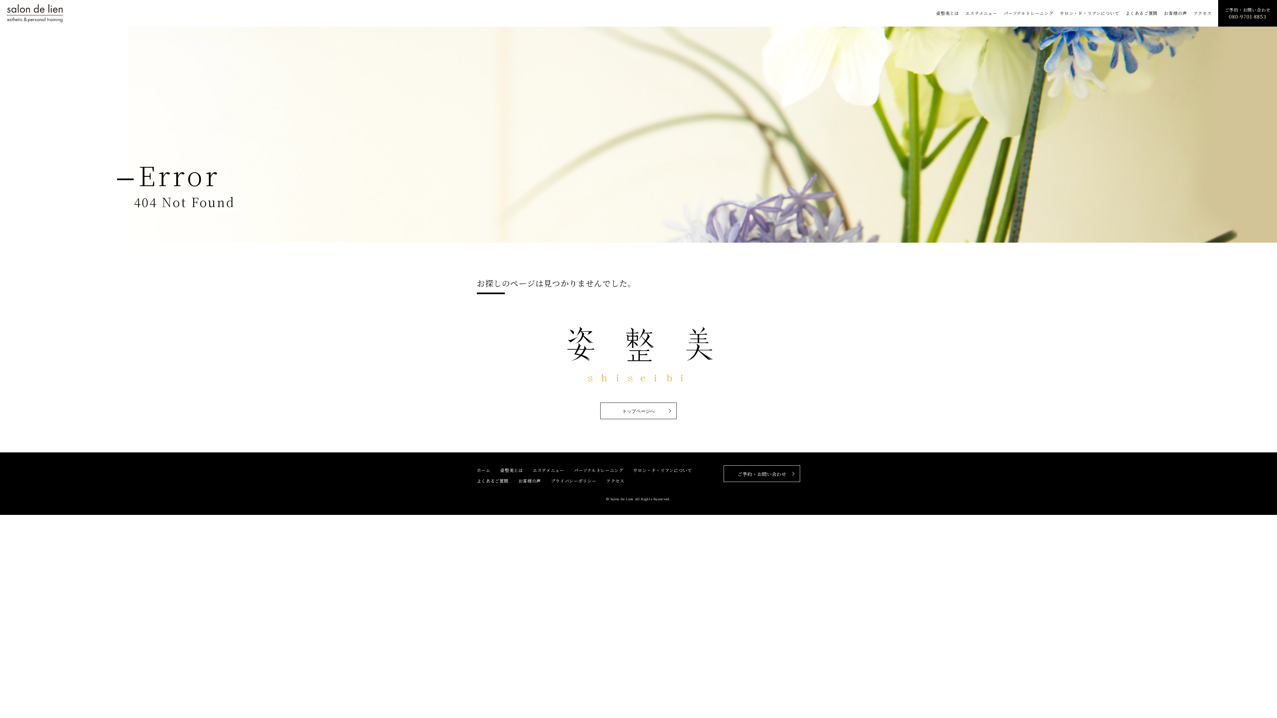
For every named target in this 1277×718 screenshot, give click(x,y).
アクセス (1203, 13)
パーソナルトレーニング (1029, 13)
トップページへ (638, 411)
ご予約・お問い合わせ (1248, 13)
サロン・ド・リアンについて (1089, 13)
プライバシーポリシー (574, 481)
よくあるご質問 (1142, 13)
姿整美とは (947, 13)
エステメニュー (981, 13)
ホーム (484, 470)
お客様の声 (1175, 13)
